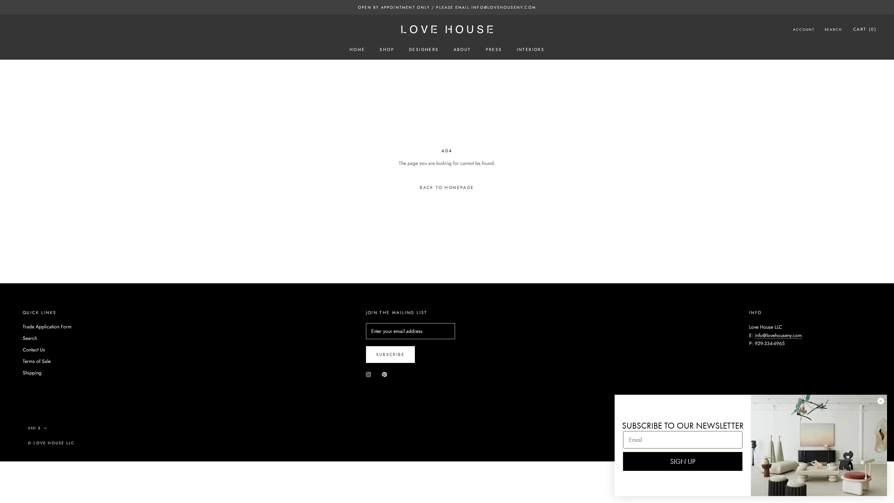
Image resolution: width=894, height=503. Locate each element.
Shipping (32, 372)
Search (833, 29)
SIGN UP (682, 461)
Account (804, 29)
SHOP (387, 49)
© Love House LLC (51, 443)
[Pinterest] (384, 374)
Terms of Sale (37, 361)
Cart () (865, 29)
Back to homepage (447, 187)
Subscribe (390, 354)
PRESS (494, 49)
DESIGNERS (424, 49)
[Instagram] (368, 374)
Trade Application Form (47, 326)
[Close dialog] (880, 401)
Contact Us (34, 349)
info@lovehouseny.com (778, 335)
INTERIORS (531, 49)
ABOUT (462, 49)
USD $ (34, 428)
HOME (357, 49)
